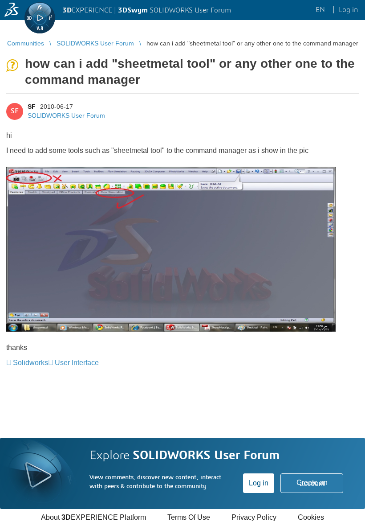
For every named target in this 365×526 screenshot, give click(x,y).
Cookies (311, 517)
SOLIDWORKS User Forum (66, 115)
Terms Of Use (188, 517)
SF (32, 106)
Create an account (312, 483)
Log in (258, 483)
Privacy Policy (253, 517)
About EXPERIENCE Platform (93, 517)
